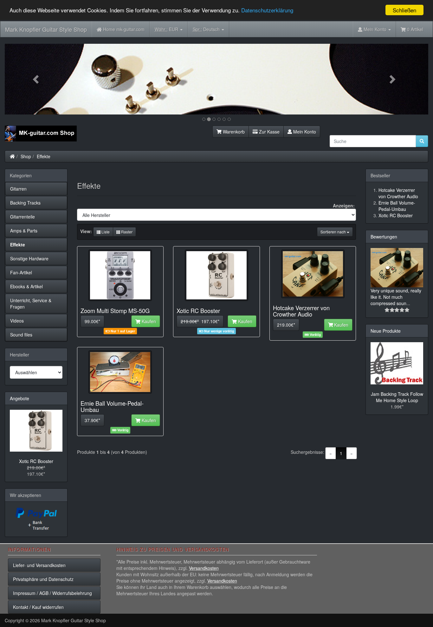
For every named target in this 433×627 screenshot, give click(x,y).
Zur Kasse (269, 131)
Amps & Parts (23, 230)
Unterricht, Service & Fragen (30, 303)
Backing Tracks (25, 202)
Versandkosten (204, 568)
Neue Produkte (386, 331)
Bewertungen (384, 236)
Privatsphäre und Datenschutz (43, 579)
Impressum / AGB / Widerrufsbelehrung (52, 593)
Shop (26, 156)
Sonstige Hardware (29, 258)
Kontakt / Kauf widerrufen (38, 607)
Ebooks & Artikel (26, 286)
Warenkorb (233, 131)
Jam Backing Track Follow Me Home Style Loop (397, 397)
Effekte (43, 156)
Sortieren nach (333, 231)
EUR (167, 29)
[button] (36, 79)
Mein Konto (304, 131)
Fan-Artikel (21, 272)
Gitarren (18, 189)
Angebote (19, 398)
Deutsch (207, 29)
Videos (17, 320)
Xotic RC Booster (36, 461)
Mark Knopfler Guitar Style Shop (46, 29)
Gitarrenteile (22, 216)
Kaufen (148, 321)
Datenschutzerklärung (267, 10)
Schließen (404, 10)
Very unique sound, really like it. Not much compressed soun (396, 296)
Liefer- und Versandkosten (39, 565)
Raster (126, 231)
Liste (105, 231)
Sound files (21, 334)
